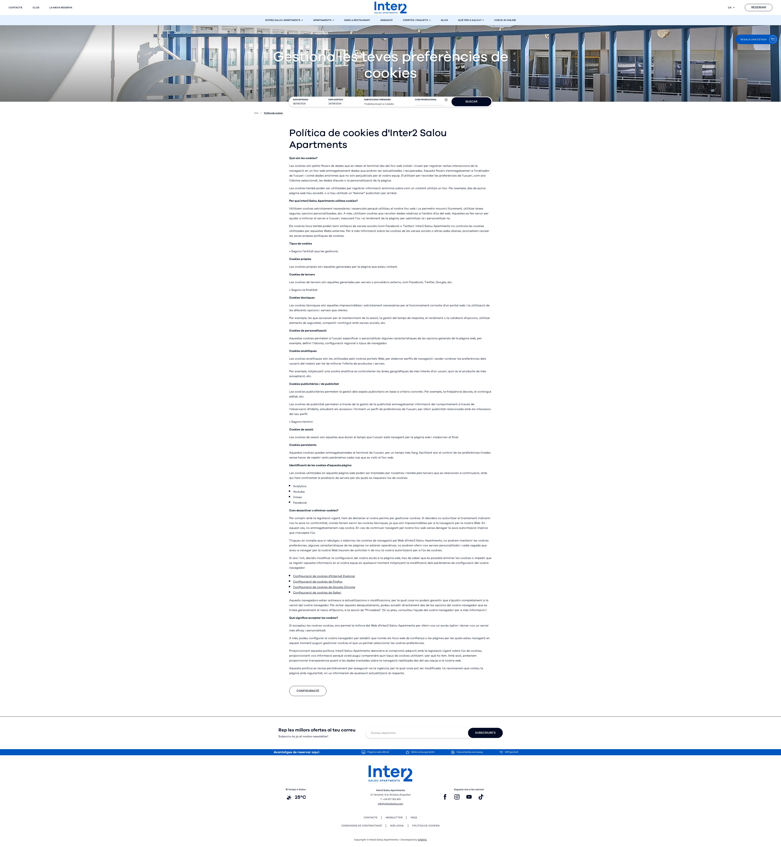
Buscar (471, 102)
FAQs (414, 817)
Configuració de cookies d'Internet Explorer (324, 576)
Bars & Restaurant (357, 20)
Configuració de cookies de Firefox (318, 582)
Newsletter (394, 817)
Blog (444, 20)
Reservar (758, 7)
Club (36, 7)
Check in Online (505, 20)
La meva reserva (60, 7)
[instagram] (457, 797)
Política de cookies (426, 825)
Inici (256, 113)
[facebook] (445, 797)
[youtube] (469, 797)
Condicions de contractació (361, 825)
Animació (386, 20)
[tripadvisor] (493, 797)
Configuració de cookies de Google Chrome (324, 587)
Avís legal (397, 825)
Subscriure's (485, 733)
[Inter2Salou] (390, 7)
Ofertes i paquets (415, 20)
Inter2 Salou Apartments (282, 20)
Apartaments (322, 20)
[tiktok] (481, 797)
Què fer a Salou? (469, 20)
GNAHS (422, 839)
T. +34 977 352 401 (390, 799)
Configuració (308, 691)
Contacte (15, 7)
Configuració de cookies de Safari (317, 593)
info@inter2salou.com (390, 803)
